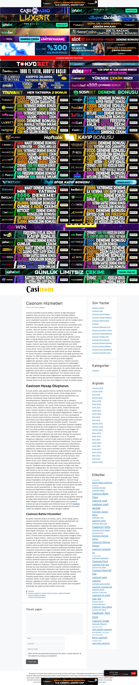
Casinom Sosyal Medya (101, 314)
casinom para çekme (101, 584)
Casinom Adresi (98, 308)
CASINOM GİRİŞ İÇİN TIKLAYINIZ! (69, 58)
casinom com (98, 518)
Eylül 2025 (96, 395)
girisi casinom (105, 632)
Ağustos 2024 (97, 423)
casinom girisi (99, 520)
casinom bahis (98, 490)
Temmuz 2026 (97, 388)
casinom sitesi (98, 590)
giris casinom (96, 632)
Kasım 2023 (96, 452)
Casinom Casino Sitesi (100, 513)
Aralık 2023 (96, 449)
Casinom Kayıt (100, 561)
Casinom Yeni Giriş (101, 615)
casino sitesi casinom (97, 626)
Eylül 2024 (96, 420)
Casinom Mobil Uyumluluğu (37, 595)
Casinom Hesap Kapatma (101, 317)
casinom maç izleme (99, 567)
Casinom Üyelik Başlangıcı (102, 334)
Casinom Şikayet (99, 624)
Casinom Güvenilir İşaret (101, 353)
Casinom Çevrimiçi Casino (102, 330)
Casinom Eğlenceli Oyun (101, 327)
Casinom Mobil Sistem (100, 321)
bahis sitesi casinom (102, 482)
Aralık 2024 (96, 411)
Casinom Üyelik (100, 621)
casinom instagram (100, 558)
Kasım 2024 (96, 414)
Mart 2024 (96, 439)
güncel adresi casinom (97, 634)
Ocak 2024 (96, 446)
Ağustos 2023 (97, 462)
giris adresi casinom (102, 629)
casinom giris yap (99, 524)
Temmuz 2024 (97, 427)
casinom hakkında (96, 555)
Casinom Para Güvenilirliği (102, 350)
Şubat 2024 (96, 443)
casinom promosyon (102, 587)
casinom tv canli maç (99, 592)
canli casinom (95, 485)
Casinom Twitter (97, 602)
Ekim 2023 (96, 456)
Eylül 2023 (96, 459)
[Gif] (69, 137)
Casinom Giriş (97, 311)
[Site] (34, 99)
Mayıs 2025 (96, 401)
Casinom (31, 591)
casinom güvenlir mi (34, 593)
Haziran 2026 (97, 391)
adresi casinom (95, 480)
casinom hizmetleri (64, 593)
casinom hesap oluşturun (49, 593)
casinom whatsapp (98, 604)
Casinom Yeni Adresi (99, 610)
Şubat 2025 (96, 404)
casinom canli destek (100, 506)
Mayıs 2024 (96, 433)
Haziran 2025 (97, 398)
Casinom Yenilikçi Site (100, 337)
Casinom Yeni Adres (102, 607)
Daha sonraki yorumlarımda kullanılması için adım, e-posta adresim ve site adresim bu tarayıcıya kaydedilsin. (54, 655)
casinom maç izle (100, 564)
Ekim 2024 (96, 417)
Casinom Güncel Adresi (101, 544)
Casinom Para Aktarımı (100, 340)
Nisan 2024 (96, 436)
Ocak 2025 (96, 407)
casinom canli (99, 500)
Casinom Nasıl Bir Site (101, 572)
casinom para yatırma (99, 579)
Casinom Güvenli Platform (102, 343)
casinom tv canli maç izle (101, 597)
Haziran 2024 (97, 430)
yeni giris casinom (101, 643)
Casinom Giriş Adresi (101, 530)
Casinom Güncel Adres (100, 537)
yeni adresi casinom (97, 640)
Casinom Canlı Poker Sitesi (36, 597)
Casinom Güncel (97, 533)
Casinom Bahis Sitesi (100, 495)
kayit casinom (99, 637)
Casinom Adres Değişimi (101, 346)
